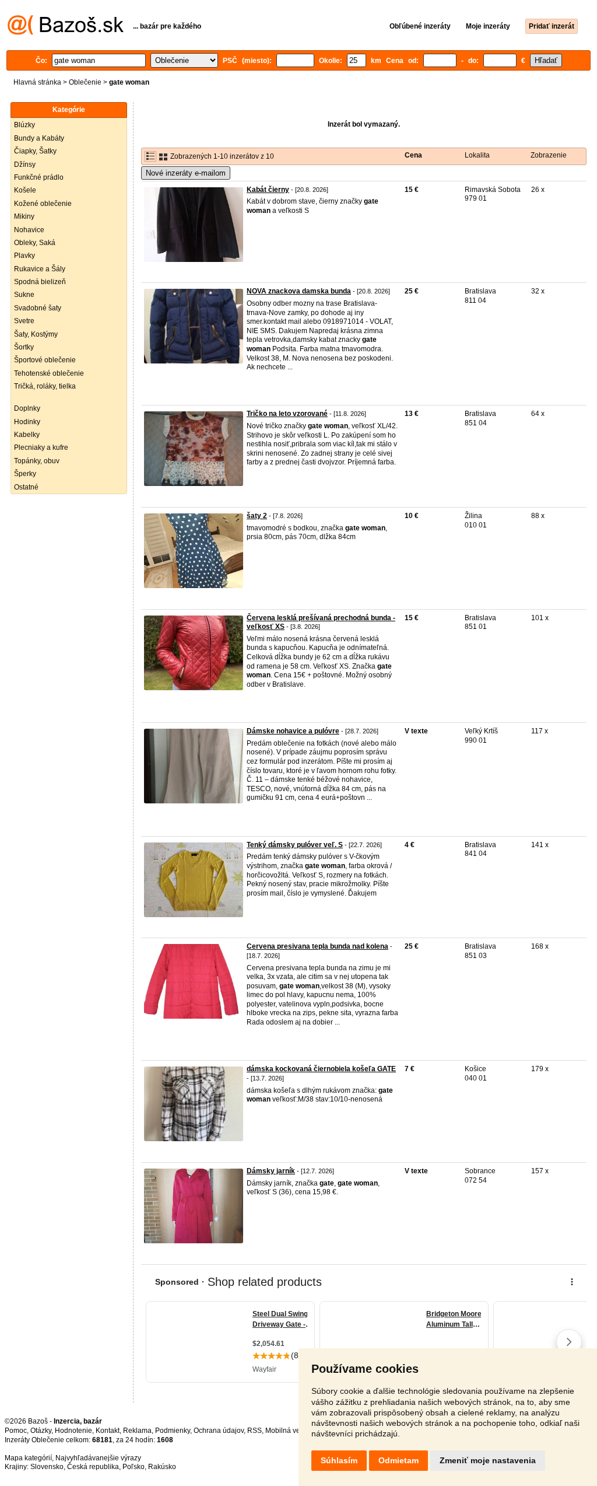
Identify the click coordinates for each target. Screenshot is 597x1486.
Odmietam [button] (398, 1460)
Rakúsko (162, 1467)
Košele (25, 190)
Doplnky (27, 408)
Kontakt (108, 1430)
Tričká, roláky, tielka (45, 386)
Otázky (40, 1430)
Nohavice (29, 230)
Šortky (24, 347)
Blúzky (24, 125)
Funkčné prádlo (39, 177)
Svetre (24, 321)
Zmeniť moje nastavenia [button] (488, 1460)
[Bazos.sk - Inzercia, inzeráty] (66, 33)
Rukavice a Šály (39, 269)
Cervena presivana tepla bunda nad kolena (317, 946)
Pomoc (16, 1430)
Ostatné (26, 487)
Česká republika (93, 1467)
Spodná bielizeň (40, 282)
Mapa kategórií (28, 1458)
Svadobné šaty (37, 308)
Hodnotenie (73, 1430)
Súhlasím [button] (339, 1460)
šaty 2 (257, 516)
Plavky (24, 255)
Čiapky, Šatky (35, 151)
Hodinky (27, 422)
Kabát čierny (268, 190)
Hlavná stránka (37, 82)
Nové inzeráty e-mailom (186, 173)
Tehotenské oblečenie (49, 373)
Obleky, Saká (34, 243)
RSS (254, 1430)
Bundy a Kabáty (39, 138)
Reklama (137, 1430)
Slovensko (47, 1467)
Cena (413, 155)
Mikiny (24, 216)
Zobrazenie (549, 155)
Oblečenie (85, 82)
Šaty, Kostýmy (36, 334)
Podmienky (172, 1430)
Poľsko (133, 1467)
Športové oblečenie (45, 360)
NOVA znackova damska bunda (299, 291)
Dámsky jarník (271, 1171)
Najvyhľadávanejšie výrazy (98, 1458)
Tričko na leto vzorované (287, 414)
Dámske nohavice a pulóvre (293, 731)
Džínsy (25, 164)
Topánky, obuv (36, 461)
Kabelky (27, 435)
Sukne (24, 295)
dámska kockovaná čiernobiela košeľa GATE (321, 1069)
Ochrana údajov (219, 1430)
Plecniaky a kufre (41, 447)
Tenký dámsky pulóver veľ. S (295, 845)
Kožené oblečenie (43, 204)
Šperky (25, 474)
